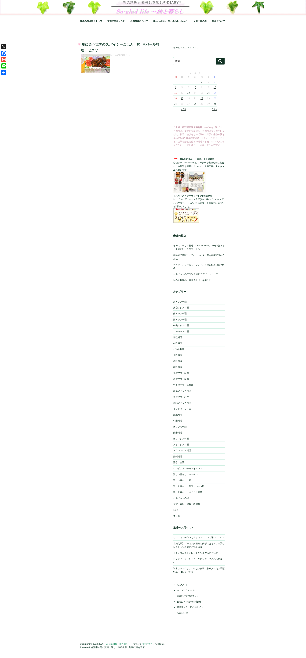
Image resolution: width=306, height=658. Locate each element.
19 (182, 98)
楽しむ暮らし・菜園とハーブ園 (188, 486)
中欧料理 (177, 343)
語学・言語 (178, 462)
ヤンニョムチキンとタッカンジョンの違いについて (199, 537)
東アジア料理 (180, 301)
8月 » (214, 109)
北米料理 (177, 414)
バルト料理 (178, 349)
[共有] (4, 72)
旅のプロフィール (185, 590)
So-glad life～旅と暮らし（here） (170, 21)
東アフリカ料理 (181, 397)
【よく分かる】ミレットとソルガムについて (195, 553)
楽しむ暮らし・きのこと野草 (187, 492)
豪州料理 (177, 456)
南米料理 (177, 432)
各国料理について (139, 21)
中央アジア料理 (181, 325)
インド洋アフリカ (182, 409)
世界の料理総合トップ (91, 21)
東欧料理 (177, 337)
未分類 (176, 516)
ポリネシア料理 (181, 438)
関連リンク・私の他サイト (190, 607)
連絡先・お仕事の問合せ (189, 601)
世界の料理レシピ (116, 21)
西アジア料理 (180, 319)
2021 (185, 47)
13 (188, 92)
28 (195, 103)
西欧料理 (177, 361)
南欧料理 (177, 367)
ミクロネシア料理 (182, 450)
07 (191, 47)
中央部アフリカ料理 (183, 385)
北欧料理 (177, 355)
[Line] (4, 66)
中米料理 (177, 420)
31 (215, 103)
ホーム (176, 47)
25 (175, 103)
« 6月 (183, 109)
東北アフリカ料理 (182, 403)
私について (182, 584)
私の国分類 (182, 612)
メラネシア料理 (181, 444)
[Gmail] (4, 59)
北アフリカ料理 (181, 373)
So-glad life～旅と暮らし (118, 644)
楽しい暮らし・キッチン (185, 474)
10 (215, 87)
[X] (4, 47)
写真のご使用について (188, 596)
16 (208, 92)
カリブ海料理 (180, 426)
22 (201, 98)
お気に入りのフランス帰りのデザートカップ (195, 274)
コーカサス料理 (181, 331)
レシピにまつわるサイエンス (187, 468)
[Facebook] (4, 53)
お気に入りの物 (181, 498)
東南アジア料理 (181, 307)
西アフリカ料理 (181, 379)
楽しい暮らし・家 (182, 480)
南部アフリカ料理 (182, 391)
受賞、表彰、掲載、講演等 (186, 504)
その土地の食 (200, 21)
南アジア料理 (180, 313)
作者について (218, 21)
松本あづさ (147, 644)
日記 (175, 510)
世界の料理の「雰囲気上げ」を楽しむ (192, 280)
